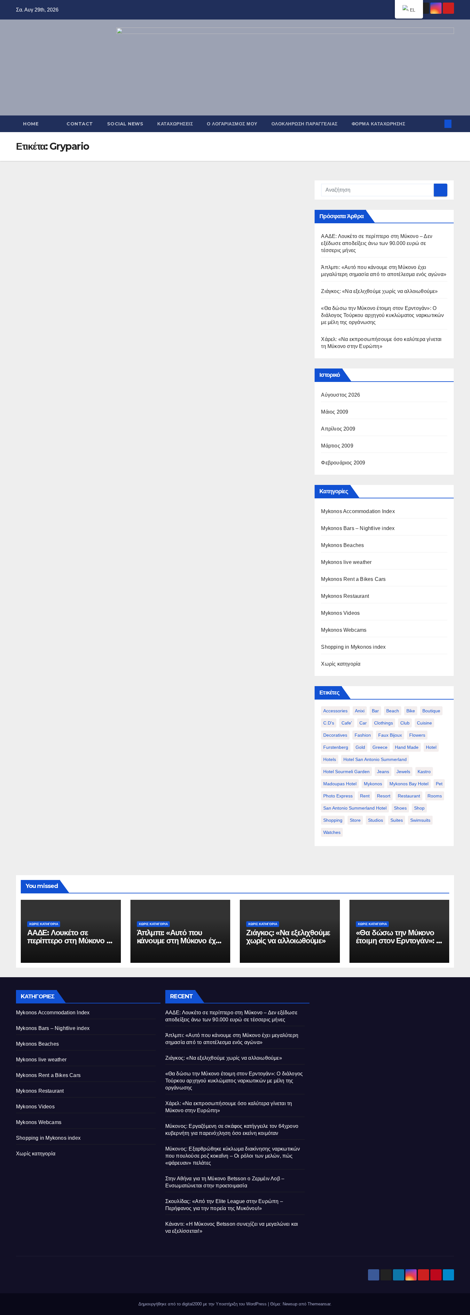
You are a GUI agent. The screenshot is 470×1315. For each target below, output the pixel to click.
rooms (434, 795)
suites (396, 820)
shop (419, 808)
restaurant (409, 795)
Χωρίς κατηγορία (340, 664)
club (405, 722)
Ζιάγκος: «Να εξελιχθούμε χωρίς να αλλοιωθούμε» (379, 291)
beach (392, 710)
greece (380, 747)
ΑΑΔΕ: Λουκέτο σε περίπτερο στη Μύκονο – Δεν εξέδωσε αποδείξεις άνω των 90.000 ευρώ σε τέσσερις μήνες (376, 243)
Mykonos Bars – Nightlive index (358, 528)
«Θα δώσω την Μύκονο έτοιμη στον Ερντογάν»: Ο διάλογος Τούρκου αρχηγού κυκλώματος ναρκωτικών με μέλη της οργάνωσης (382, 315)
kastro (424, 771)
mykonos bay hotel (408, 783)
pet (439, 783)
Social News (125, 124)
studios (375, 820)
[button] (437, 123)
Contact (80, 124)
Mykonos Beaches (342, 545)
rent (365, 795)
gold (360, 747)
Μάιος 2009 (334, 412)
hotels (329, 759)
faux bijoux (390, 735)
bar (375, 710)
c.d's (328, 722)
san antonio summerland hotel (355, 808)
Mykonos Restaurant (345, 596)
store (355, 820)
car (363, 722)
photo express (338, 795)
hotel (431, 747)
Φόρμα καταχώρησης (378, 124)
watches (332, 832)
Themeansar (319, 1304)
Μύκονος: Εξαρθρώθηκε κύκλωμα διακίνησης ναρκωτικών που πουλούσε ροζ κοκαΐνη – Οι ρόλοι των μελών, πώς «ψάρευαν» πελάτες (232, 1156)
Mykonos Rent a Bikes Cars (353, 579)
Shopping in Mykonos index (353, 647)
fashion (363, 735)
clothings (383, 722)
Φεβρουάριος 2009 (343, 462)
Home (30, 124)
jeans (383, 771)
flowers (417, 735)
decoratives (335, 735)
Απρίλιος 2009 (338, 429)
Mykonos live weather (346, 562)
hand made (407, 747)
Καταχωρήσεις (175, 124)
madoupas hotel (339, 783)
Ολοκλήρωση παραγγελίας (304, 124)
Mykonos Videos (340, 613)
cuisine (424, 722)
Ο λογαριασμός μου (232, 124)
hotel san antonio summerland (375, 759)
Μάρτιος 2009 (337, 445)
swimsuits (420, 820)
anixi (359, 710)
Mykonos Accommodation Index (358, 511)
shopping (332, 820)
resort (383, 795)
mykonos (373, 783)
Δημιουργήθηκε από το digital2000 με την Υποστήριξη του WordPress (203, 1304)
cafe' (346, 722)
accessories (335, 710)
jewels (403, 771)
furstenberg (335, 747)
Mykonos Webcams (343, 630)
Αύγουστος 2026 (340, 395)
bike (410, 710)
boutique (431, 710)
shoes (400, 808)
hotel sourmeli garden (346, 771)
